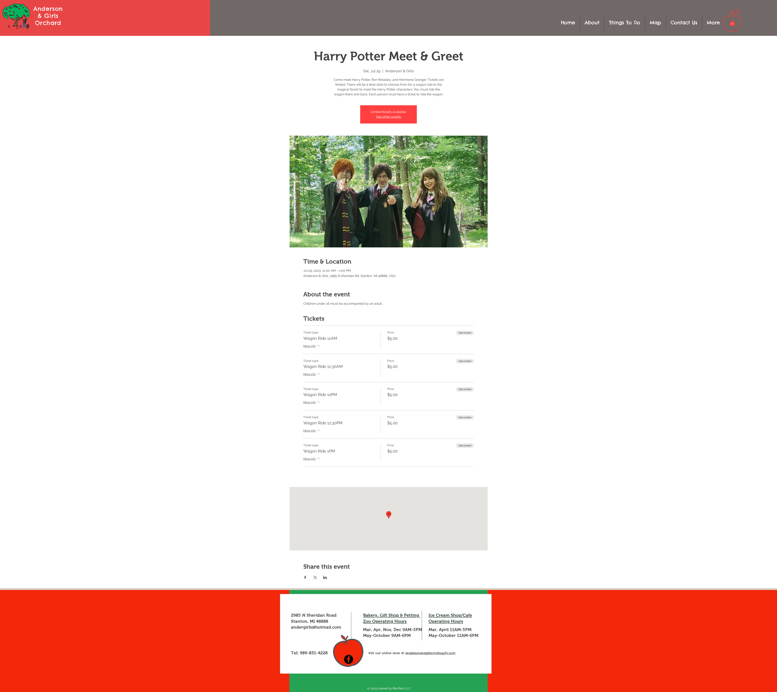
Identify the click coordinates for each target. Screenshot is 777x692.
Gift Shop (389, 615)
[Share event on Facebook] (305, 577)
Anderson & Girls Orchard (48, 15)
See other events (388, 117)
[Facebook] (348, 659)
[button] (624, 22)
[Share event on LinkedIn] (325, 577)
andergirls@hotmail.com (316, 627)
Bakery (370, 615)
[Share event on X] (315, 577)
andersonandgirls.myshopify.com (430, 653)
